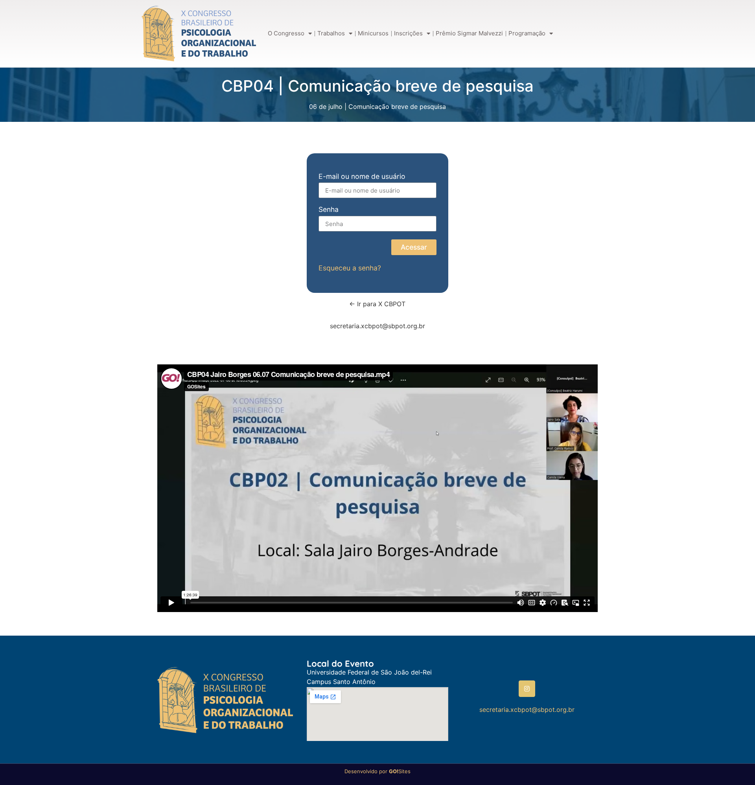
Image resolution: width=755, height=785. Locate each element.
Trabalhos (331, 33)
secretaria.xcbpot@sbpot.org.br (377, 326)
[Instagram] (527, 688)
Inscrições (408, 33)
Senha (329, 209)
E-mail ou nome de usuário (362, 176)
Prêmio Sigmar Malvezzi (469, 33)
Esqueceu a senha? (350, 268)
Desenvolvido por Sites (377, 771)
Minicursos (373, 33)
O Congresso (286, 33)
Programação (526, 33)
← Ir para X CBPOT (377, 304)
